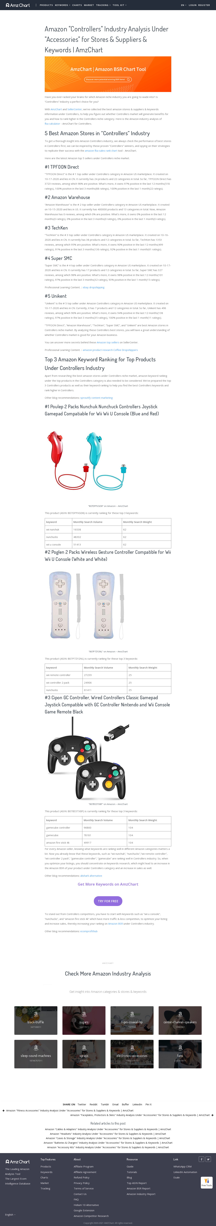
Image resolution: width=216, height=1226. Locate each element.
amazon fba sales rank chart (101, 150)
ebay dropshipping (93, 287)
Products (46, 5)
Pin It (148, 1104)
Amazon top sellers (108, 342)
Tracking (45, 1188)
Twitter (81, 1104)
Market (89, 5)
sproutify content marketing (96, 397)
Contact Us (80, 1194)
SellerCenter (75, 109)
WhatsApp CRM (182, 1166)
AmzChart (56, 109)
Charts (77, 5)
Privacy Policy (82, 1183)
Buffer (125, 1104)
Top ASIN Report (137, 1183)
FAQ (76, 1199)
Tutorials (132, 1172)
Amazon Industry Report (141, 1194)
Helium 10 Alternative (86, 1205)
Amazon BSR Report (138, 1188)
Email (115, 1104)
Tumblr (105, 1104)
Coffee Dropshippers (125, 350)
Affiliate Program (83, 1166)
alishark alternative (91, 875)
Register (204, 5)
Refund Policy (81, 1177)
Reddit (93, 1104)
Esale (176, 1177)
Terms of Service (84, 1188)
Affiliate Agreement (85, 1172)
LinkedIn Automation (185, 1172)
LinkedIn (137, 1104)
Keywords (46, 1172)
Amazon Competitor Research (91, 1216)
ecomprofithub (89, 931)
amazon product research (98, 350)
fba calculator (52, 123)
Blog (129, 1177)
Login (193, 5)
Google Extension (84, 1210)
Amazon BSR (115, 923)
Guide (130, 1166)
